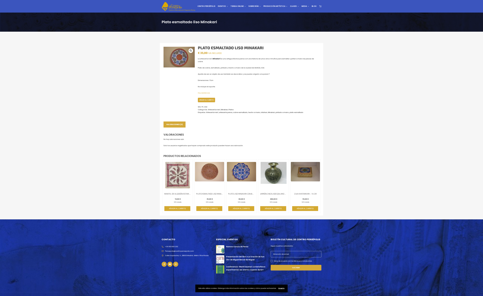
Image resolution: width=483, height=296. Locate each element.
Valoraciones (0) (174, 124)
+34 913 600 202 (171, 246)
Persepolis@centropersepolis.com (179, 251)
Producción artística (274, 6)
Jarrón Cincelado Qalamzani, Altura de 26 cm (273, 194)
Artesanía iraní (214, 109)
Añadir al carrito (206, 100)
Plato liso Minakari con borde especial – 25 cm (241, 194)
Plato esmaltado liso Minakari (209, 194)
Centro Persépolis (206, 6)
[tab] (175, 124)
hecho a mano (254, 112)
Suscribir (296, 268)
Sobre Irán (253, 6)
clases (293, 6)
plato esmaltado (296, 112)
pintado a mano (282, 112)
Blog (314, 6)
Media (304, 6)
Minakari (224, 109)
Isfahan (264, 112)
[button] (191, 50)
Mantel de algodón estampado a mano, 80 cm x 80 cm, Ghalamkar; (177, 194)
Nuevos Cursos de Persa (237, 246)
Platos (231, 109)
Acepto (281, 288)
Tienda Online (237, 6)
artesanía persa (225, 112)
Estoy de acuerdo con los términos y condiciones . (293, 261)
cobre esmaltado (240, 112)
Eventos (222, 6)
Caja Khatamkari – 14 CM (305, 194)
